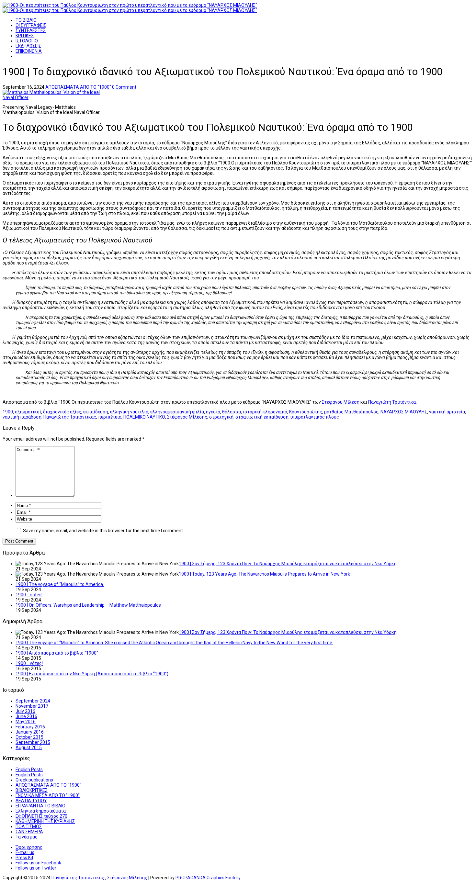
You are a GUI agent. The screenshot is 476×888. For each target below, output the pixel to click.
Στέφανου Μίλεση (340, 402)
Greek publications (34, 779)
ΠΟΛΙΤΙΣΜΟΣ (29, 826)
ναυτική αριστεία (447, 411)
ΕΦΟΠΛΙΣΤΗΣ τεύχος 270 (41, 816)
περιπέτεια (109, 417)
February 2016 (30, 726)
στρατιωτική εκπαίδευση (262, 417)
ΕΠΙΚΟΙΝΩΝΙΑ (29, 51)
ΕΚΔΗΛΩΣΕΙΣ (28, 46)
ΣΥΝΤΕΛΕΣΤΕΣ (31, 30)
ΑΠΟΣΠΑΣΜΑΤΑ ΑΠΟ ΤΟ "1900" (78, 87)
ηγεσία (213, 411)
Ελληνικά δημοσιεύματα (41, 811)
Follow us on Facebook (38, 862)
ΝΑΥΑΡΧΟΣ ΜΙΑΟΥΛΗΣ (403, 411)
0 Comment (124, 87)
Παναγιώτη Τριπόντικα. (392, 402)
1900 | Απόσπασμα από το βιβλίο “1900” (57, 653)
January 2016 (30, 732)
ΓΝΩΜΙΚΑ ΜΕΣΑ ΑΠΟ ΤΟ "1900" (48, 795)
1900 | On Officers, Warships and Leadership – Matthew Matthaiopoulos (88, 605)
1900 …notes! (29, 594)
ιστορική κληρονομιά (265, 411)
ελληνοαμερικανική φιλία (177, 411)
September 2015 (33, 742)
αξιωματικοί (28, 411)
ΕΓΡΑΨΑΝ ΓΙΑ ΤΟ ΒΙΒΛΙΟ (40, 805)
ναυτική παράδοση (22, 417)
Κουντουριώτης (305, 411)
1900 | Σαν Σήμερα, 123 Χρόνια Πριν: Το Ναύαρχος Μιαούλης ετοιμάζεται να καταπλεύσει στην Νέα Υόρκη (288, 563)
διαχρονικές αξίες (62, 411)
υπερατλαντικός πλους (314, 417)
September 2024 (33, 700)
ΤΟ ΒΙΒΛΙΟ (26, 20)
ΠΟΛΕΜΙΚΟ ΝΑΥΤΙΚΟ (144, 417)
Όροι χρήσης (29, 847)
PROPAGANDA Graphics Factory (208, 877)
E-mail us (25, 852)
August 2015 (29, 747)
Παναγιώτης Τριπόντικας (69, 417)
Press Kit (24, 857)
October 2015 (29, 737)
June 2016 (26, 716)
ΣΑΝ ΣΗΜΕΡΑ (29, 831)
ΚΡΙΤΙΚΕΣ (25, 35)
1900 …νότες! (29, 663)
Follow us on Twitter (36, 868)
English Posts (29, 769)
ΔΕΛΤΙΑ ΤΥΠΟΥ (31, 800)
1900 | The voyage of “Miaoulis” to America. (60, 584)
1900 (8, 411)
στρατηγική (221, 417)
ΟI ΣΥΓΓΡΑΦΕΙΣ (31, 25)
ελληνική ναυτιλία (129, 411)
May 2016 (26, 721)
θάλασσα (231, 411)
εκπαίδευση (95, 411)
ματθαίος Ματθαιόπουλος (351, 411)
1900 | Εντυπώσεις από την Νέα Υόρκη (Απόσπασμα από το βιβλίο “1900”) (92, 673)
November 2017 (32, 706)
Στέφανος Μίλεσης (187, 417)
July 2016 (25, 711)
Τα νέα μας (27, 836)
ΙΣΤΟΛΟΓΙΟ (27, 40)
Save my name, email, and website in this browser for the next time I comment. (103, 530)
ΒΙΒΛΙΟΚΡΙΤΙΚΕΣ (32, 790)
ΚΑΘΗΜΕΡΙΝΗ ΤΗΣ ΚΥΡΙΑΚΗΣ (45, 821)
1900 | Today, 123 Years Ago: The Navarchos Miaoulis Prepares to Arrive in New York (264, 574)
